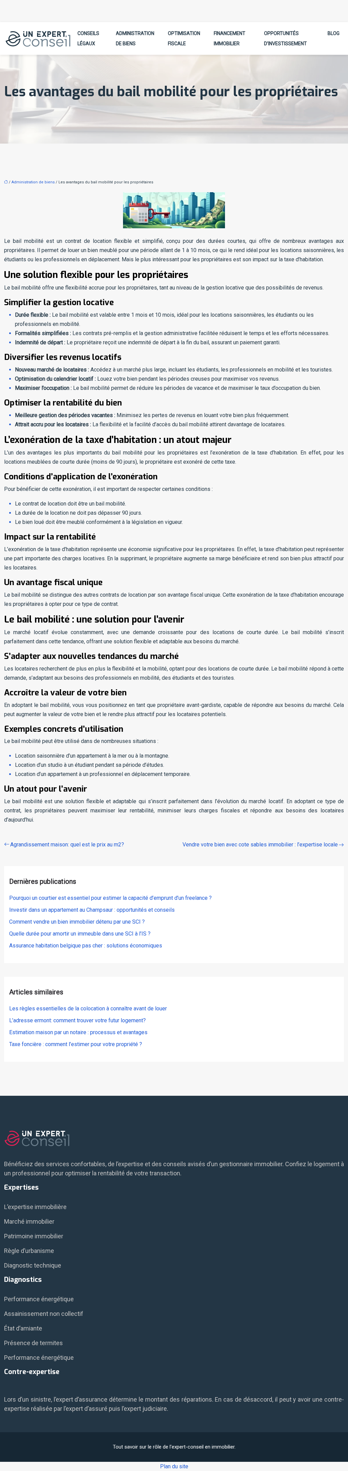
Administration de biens (135, 38)
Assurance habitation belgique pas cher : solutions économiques (85, 945)
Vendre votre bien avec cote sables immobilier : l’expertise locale (260, 844)
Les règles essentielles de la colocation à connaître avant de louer (88, 1008)
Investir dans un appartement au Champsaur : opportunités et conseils (92, 910)
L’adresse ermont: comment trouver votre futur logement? (77, 1020)
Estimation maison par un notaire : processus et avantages (78, 1032)
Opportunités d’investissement (285, 38)
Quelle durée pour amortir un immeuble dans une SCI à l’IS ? (80, 933)
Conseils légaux (88, 38)
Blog (334, 33)
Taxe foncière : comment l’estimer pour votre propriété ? (75, 1044)
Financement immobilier (229, 38)
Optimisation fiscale (184, 38)
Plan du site (174, 1466)
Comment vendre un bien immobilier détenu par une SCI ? (77, 922)
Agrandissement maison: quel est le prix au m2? (67, 844)
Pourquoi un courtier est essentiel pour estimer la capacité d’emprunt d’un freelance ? (110, 898)
